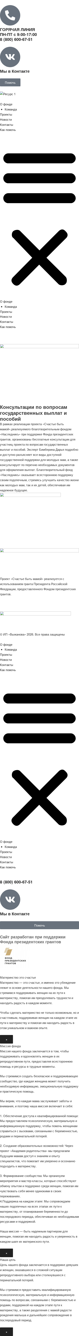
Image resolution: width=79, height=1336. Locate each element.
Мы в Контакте (15, 71)
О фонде (6, 104)
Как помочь (8, 129)
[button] (39, 218)
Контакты (6, 124)
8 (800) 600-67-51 (16, 882)
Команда (11, 109)
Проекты (6, 114)
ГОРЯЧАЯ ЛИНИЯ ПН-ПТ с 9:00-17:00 (18, 34)
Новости (6, 119)
